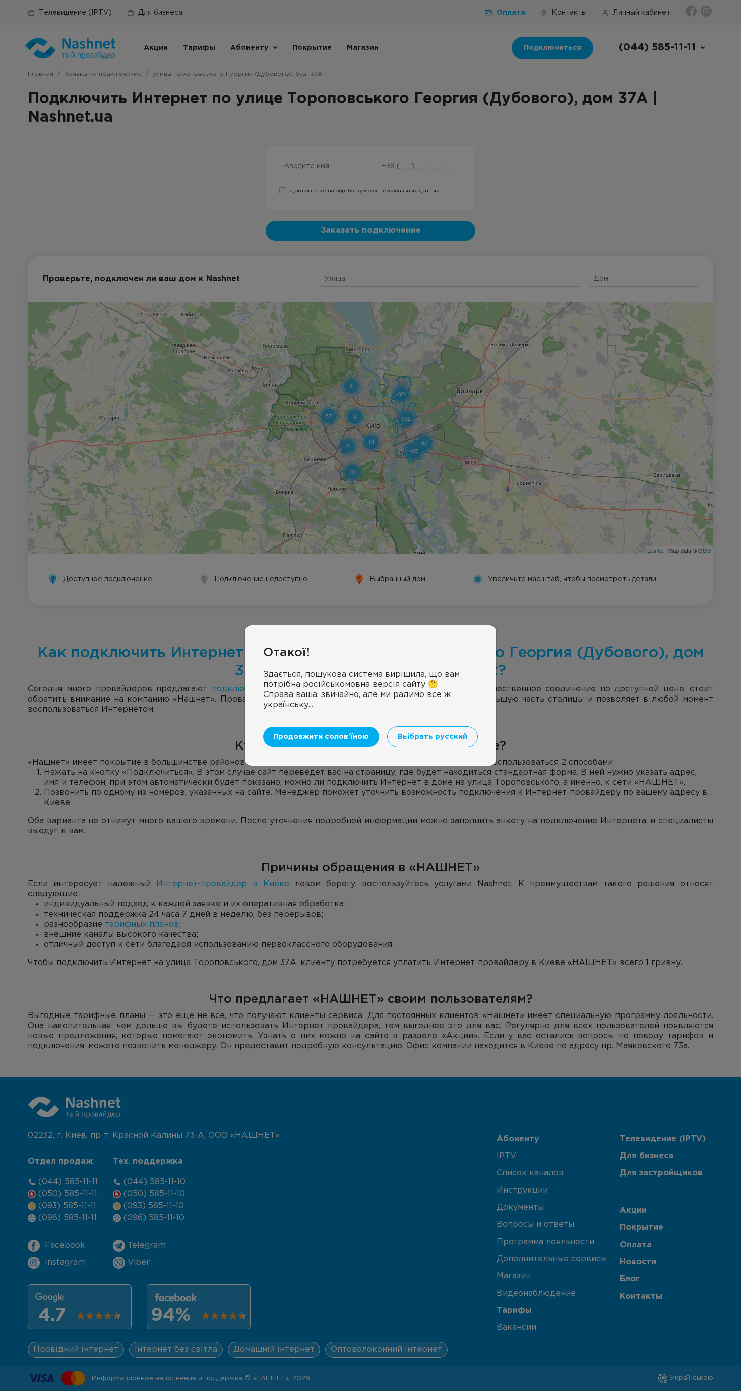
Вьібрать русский (432, 736)
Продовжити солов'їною (321, 736)
